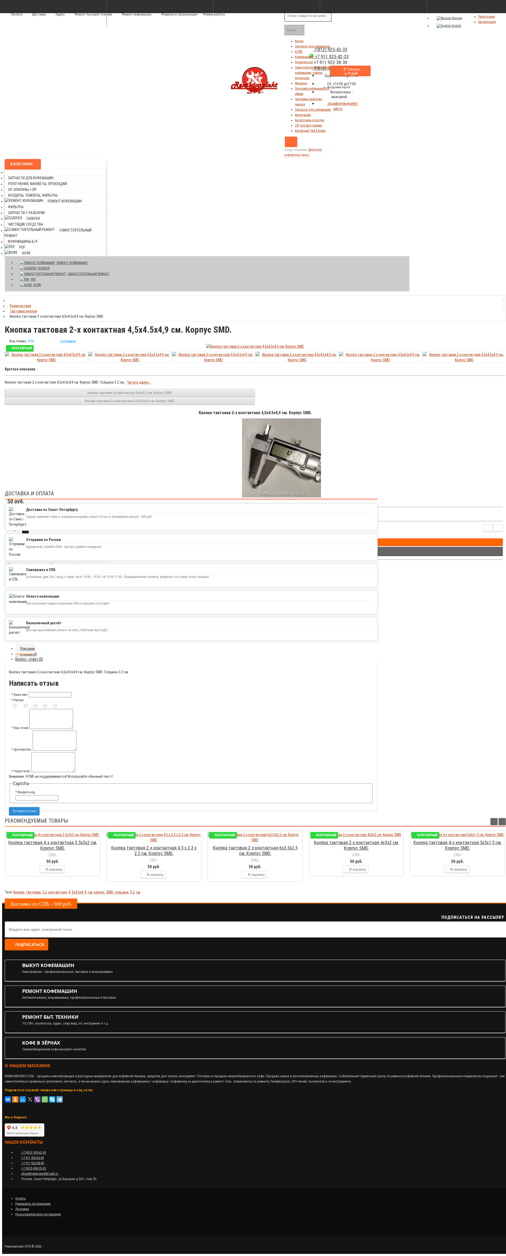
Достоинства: (23, 749)
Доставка (22, 1209)
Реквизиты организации (178, 14)
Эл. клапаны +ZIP (22, 189)
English (456, 26)
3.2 (132, 892)
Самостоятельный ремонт (88, 274)
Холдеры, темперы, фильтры (32, 195)
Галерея (33, 218)
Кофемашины (304, 57)
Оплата (20, 1198)
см (90, 892)
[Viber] (37, 1099)
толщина (121, 892)
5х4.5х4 (77, 892)
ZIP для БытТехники (308, 125)
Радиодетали (304, 62)
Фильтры (301, 83)
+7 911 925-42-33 (32, 1158)
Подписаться (29, 945)
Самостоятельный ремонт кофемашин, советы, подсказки (312, 73)
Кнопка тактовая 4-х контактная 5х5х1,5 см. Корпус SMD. (130, 393)
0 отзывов (68, 341)
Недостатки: (22, 771)
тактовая (33, 892)
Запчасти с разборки (26, 213)
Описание (27, 648)
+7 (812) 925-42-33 (33, 1152)
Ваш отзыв (21, 728)
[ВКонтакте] (8, 1099)
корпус (99, 892)
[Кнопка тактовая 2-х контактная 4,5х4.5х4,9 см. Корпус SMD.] (255, 346)
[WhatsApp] (45, 1099)
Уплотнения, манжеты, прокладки (37, 184)
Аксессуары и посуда (309, 120)
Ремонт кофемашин (136, 14)
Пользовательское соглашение (38, 1214)
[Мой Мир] (23, 1099)
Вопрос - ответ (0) (29, 659)
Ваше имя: (21, 695)
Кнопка (18, 892)
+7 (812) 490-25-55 (33, 1168)
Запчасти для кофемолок (312, 46)
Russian (456, 18)
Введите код (26, 792)
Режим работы (214, 14)
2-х (44, 892)
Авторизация (487, 22)
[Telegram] (59, 1099)
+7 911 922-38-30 (32, 1163)
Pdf (22, 247)
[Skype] (52, 1099)
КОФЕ (299, 52)
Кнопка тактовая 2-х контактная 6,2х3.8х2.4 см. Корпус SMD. (130, 401)
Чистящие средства (25, 224)
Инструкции (303, 115)
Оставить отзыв (24, 811)
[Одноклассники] (15, 1099)
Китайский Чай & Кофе (310, 131)
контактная (57, 892)
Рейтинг (19, 700)
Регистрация (486, 16)
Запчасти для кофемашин (313, 110)
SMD (109, 892)
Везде (299, 41)
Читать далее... (139, 382)
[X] (30, 1099)
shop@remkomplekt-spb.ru (342, 106)
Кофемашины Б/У (22, 241)
